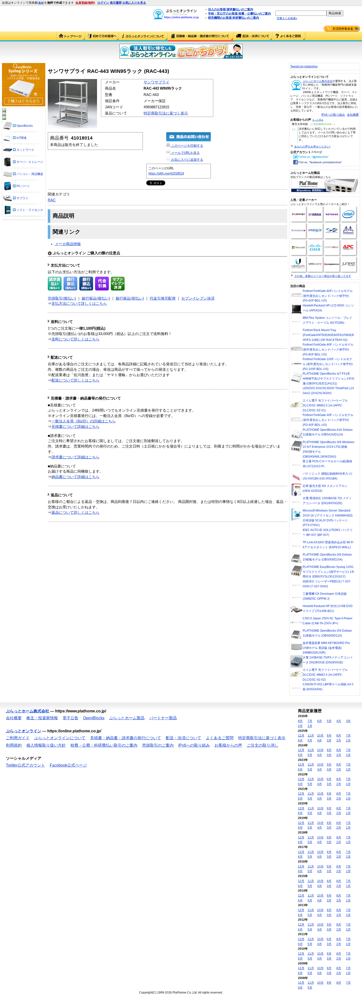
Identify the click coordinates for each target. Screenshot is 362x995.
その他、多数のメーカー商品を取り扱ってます (322, 275)
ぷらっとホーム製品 (127, 718)
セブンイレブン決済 (197, 298)
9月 (329, 735)
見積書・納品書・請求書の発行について (200, 36)
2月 (300, 726)
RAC (52, 200)
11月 (311, 735)
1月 (310, 726)
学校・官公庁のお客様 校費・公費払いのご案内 (239, 13)
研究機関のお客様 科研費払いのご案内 (233, 17)
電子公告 (70, 718)
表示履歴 (116, 2)
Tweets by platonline (304, 66)
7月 (310, 721)
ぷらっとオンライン (23, 731)
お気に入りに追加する (186, 159)
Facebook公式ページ (68, 765)
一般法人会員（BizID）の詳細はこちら (83, 421)
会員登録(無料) (85, 2)
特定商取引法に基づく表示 (166, 113)
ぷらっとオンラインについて (143, 36)
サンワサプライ (156, 82)
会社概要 (353, 114)
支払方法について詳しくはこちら (79, 303)
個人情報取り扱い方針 (46, 745)
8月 (300, 721)
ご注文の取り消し (262, 745)
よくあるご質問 (288, 36)
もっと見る (317, 120)
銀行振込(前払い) (130, 298)
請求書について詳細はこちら (75, 457)
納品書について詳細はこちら (75, 477)
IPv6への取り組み (333, 114)
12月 (301, 735)
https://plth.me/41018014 (166, 173)
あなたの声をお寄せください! (312, 146)
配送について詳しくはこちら (75, 380)
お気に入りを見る (134, 2)
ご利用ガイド (102, 36)
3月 (348, 721)
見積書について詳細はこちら (75, 427)
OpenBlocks (93, 718)
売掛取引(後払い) (62, 298)
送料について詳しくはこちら (75, 339)
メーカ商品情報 (68, 244)
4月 (338, 721)
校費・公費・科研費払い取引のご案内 (103, 745)
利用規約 (14, 745)
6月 (319, 721)
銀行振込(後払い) (96, 298)
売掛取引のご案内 (158, 745)
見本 (40, 2)
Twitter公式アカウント (25, 765)
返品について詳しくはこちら (75, 512)
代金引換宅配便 (163, 298)
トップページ (71, 36)
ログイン (103, 2)
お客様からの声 (228, 745)
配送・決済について (252, 36)
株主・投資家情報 (42, 718)
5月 (329, 721)
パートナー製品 (163, 718)
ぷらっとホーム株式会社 (317, 81)
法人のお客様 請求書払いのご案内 (230, 9)
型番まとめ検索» (287, 18)
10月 (320, 735)
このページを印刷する (186, 145)
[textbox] (301, 13)
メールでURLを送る (185, 153)
